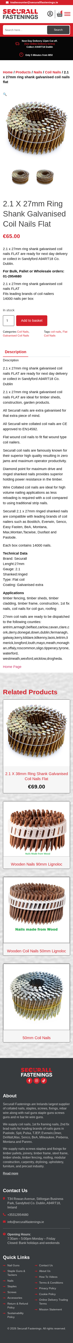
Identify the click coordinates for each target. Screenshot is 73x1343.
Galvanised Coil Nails (16, 335)
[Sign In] (50, 14)
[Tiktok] (44, 1081)
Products (23, 72)
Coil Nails (53, 72)
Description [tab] (15, 352)
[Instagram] (36, 1081)
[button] (5, 94)
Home (8, 72)
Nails (38, 72)
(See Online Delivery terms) (39, 44)
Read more (10, 1173)
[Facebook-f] (29, 1081)
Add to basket (31, 320)
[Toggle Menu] (67, 14)
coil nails (56, 331)
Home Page (12, 667)
